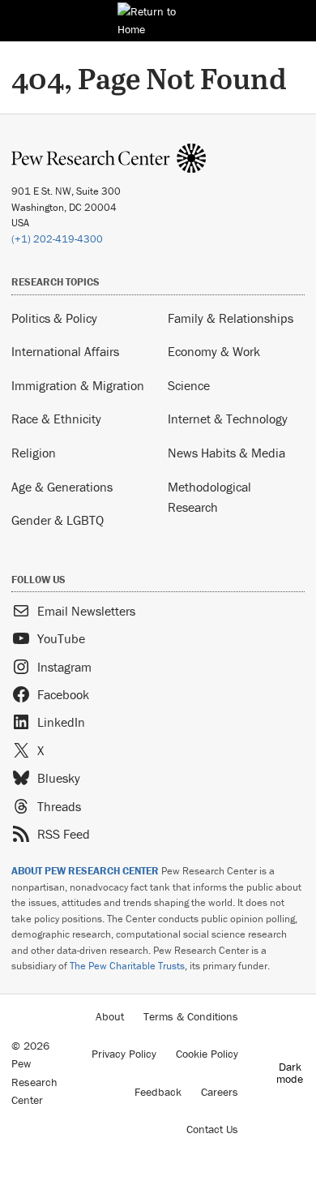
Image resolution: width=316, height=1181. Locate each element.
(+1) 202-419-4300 (57, 239)
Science (189, 385)
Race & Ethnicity (56, 418)
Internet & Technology (228, 418)
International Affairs (65, 351)
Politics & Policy (54, 318)
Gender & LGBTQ (57, 520)
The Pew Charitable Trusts (127, 966)
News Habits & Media (226, 452)
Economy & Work (214, 351)
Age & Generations (62, 487)
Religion (33, 452)
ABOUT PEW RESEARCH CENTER (85, 871)
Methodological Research (209, 497)
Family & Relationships (230, 318)
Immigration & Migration (77, 385)
